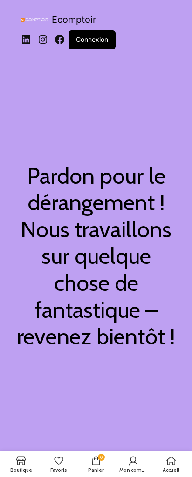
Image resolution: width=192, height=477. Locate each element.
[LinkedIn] (26, 39)
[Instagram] (42, 39)
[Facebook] (59, 39)
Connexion (92, 39)
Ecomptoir (74, 19)
